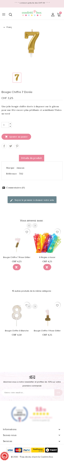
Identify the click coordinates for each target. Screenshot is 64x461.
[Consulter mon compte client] (53, 14)
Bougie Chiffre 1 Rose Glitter (47, 330)
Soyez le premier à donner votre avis (34, 200)
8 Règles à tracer (47, 257)
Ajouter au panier (16, 136)
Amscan (20, 167)
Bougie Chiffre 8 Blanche (17, 330)
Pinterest (17, 146)
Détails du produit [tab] (31, 158)
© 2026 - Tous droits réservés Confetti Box (32, 457)
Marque (10, 167)
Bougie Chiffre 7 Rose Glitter (16, 257)
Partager (4, 146)
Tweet (10, 146)
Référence (11, 173)
